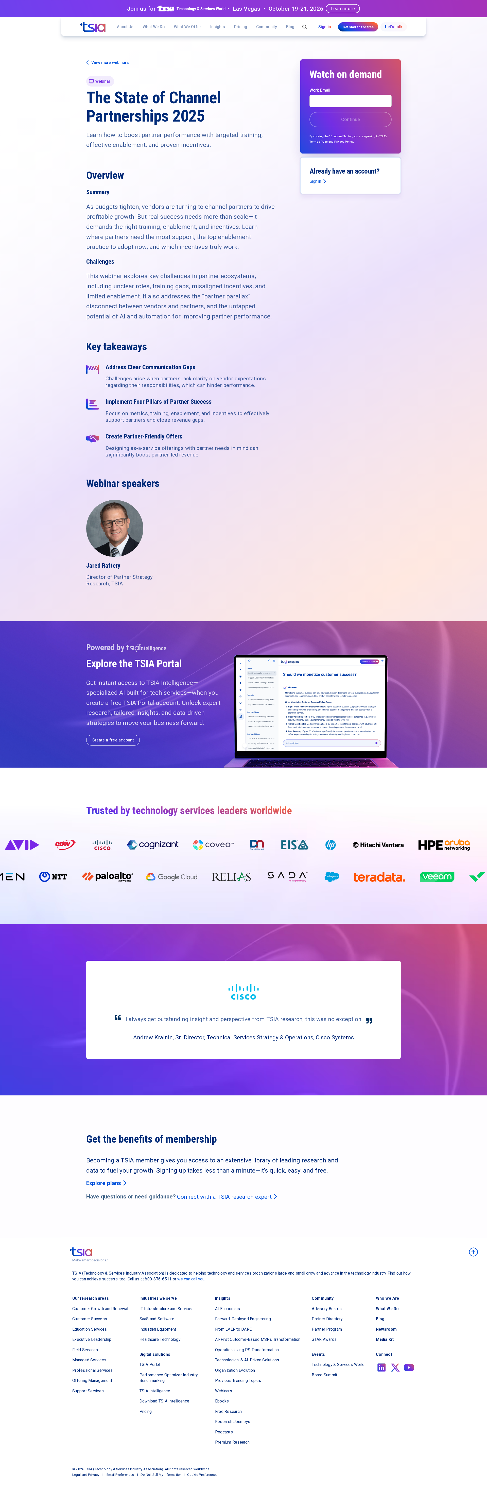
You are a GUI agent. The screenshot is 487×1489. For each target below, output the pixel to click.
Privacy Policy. (344, 141)
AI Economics (227, 1308)
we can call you (190, 1279)
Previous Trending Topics (238, 1380)
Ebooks (222, 1401)
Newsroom (386, 1329)
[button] (187, 27)
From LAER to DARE (233, 1329)
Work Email (320, 90)
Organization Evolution (235, 1370)
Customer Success (89, 1318)
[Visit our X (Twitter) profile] (395, 1367)
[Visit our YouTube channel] (409, 1367)
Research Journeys (232, 1421)
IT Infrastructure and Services (167, 1308)
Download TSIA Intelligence (164, 1401)
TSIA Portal (150, 1364)
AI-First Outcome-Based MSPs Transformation (258, 1339)
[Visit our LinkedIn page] (381, 1367)
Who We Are (387, 1298)
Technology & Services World (338, 1364)
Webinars (223, 1391)
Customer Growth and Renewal (100, 1308)
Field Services (85, 1349)
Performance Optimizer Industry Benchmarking (169, 1378)
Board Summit (324, 1375)
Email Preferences (120, 1475)
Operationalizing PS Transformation (247, 1349)
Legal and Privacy (85, 1475)
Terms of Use (318, 141)
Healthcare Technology (160, 1339)
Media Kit (385, 1339)
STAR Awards (324, 1339)
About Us (125, 26)
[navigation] (93, 27)
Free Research (228, 1411)
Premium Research (232, 1442)
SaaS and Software (157, 1318)
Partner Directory (327, 1318)
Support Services (88, 1391)
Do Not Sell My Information (161, 1475)
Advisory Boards (327, 1308)
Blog (290, 26)
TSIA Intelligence (155, 1391)
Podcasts (224, 1432)
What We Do (154, 26)
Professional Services (92, 1370)
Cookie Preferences (202, 1475)
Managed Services (89, 1360)
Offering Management (92, 1380)
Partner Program (327, 1329)
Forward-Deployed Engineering (243, 1318)
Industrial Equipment (158, 1329)
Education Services (89, 1329)
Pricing (240, 26)
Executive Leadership (91, 1339)
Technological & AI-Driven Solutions (247, 1360)
